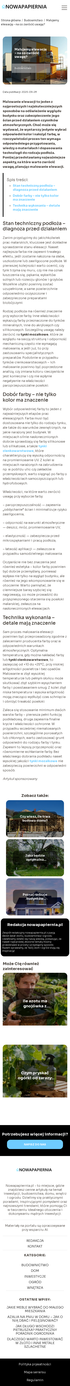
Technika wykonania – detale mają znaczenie (36, 208)
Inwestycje (35, 1276)
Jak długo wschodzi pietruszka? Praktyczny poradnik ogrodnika (35, 1330)
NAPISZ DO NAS (35, 1144)
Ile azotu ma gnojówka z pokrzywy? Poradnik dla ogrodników (35, 1004)
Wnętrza (35, 1288)
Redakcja (35, 1241)
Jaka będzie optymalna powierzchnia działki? (35, 858)
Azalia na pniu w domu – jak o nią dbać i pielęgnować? (35, 1319)
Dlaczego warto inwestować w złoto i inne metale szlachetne (35, 1343)
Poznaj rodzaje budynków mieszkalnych (35, 897)
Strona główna (11, 20)
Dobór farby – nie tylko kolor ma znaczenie (36, 198)
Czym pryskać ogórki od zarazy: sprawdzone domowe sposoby (35, 1076)
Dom (35, 1271)
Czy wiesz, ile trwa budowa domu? (35, 819)
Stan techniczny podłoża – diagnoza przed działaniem (35, 188)
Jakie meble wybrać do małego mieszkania (35, 1309)
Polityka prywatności (35, 1364)
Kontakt (35, 1246)
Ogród (35, 1282)
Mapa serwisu (35, 1372)
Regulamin (35, 1380)
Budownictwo (33, 20)
